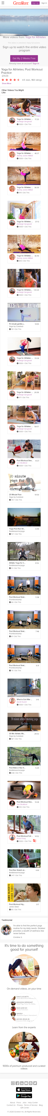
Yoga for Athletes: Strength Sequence (25, 256)
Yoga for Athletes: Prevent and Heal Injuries (25, 426)
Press (18, 1102)
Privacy (20, 1105)
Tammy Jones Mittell (25, 156)
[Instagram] (13, 1083)
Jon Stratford (22, 463)
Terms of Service (31, 1105)
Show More (6, 83)
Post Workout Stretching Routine (17, 597)
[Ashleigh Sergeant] (12, 120)
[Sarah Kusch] (12, 701)
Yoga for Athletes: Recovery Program (24, 290)
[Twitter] (35, 1083)
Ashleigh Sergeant (24, 121)
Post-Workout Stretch (25, 461)
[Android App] (24, 1096)
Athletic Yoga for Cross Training (17, 563)
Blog (41, 1105)
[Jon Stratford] (12, 462)
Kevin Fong (21, 838)
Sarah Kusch (22, 702)
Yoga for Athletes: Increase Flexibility (25, 153)
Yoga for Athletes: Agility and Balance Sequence (25, 187)
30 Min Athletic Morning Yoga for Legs (17, 734)
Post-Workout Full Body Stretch (25, 836)
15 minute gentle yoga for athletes (17, 324)
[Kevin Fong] (12, 837)
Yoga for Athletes (35, 37)
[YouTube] (26, 1083)
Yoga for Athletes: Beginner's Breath (25, 222)
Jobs (24, 1102)
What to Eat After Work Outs (25, 699)
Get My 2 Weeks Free (24, 58)
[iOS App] (24, 1089)
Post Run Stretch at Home (17, 870)
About (12, 1102)
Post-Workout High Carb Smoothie (17, 904)
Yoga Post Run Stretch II (17, 529)
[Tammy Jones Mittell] (12, 155)
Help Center (33, 1102)
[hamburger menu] (2, 2)
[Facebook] (17, 1083)
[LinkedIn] (22, 1083)
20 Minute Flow (15, 495)
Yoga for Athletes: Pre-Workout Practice (25, 119)
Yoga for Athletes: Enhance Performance (25, 358)
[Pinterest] (30, 1083)
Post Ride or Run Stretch (17, 768)
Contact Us (11, 1105)
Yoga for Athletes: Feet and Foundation (25, 392)
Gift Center (24, 1108)
